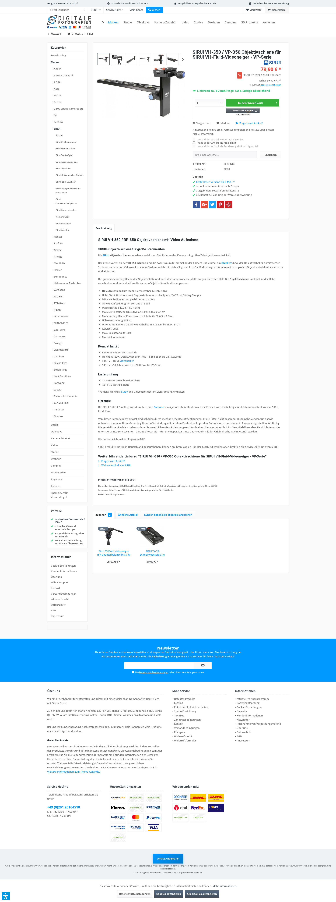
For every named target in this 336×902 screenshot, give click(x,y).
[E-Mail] (228, 204)
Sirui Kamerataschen (66, 210)
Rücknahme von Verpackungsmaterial (259, 723)
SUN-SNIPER (60, 323)
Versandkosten (60, 865)
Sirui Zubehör (62, 230)
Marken (55, 62)
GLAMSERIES (61, 402)
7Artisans (59, 290)
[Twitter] (212, 204)
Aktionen (56, 486)
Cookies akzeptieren (168, 894)
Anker (57, 68)
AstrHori (58, 296)
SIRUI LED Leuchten (65, 181)
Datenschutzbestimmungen (153, 672)
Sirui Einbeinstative (65, 148)
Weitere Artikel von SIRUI (116, 465)
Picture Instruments (65, 396)
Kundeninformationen (64, 571)
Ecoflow (58, 122)
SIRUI (57, 128)
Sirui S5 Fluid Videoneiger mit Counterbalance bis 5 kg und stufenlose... (113, 552)
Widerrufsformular (185, 740)
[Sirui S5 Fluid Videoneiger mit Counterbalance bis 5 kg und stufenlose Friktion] (114, 535)
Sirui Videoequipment (66, 161)
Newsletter (243, 719)
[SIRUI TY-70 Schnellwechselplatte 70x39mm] (152, 535)
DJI (55, 115)
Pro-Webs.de (196, 872)
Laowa (57, 389)
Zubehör (103, 514)
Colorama (59, 336)
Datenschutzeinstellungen (134, 894)
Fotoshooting (58, 55)
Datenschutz (58, 604)
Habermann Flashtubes (67, 283)
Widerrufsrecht (60, 599)
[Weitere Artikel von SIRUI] (272, 62)
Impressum (57, 616)
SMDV (57, 95)
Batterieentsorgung (248, 703)
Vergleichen (203, 123)
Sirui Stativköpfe (63, 155)
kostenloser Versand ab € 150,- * (69, 521)
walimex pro (60, 349)
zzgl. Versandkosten (271, 84)
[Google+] (204, 204)
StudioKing (60, 369)
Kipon (57, 309)
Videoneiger (127, 361)
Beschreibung (104, 228)
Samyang (59, 383)
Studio (54, 424)
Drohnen (56, 458)
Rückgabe (180, 732)
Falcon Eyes (60, 363)
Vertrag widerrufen (168, 858)
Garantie (159, 407)
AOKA (57, 82)
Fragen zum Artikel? (251, 123)
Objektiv (226, 263)
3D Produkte (58, 472)
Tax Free (179, 715)
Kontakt (55, 588)
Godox (57, 250)
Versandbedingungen (63, 593)
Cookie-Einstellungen (63, 565)
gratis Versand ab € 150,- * (64, 3)
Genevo (58, 416)
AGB (53, 610)
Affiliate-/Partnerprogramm (253, 699)
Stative (55, 452)
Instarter (58, 409)
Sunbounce (60, 276)
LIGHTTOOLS (61, 316)
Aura (56, 88)
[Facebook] (196, 204)
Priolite (57, 256)
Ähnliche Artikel (128, 514)
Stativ (124, 391)
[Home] (103, 22)
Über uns (56, 576)
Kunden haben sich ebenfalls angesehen (168, 514)
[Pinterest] (220, 204)
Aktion (59, 135)
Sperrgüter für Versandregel (59, 495)
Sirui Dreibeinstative (65, 141)
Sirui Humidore (63, 223)
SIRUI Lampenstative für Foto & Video (67, 190)
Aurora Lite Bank (63, 75)
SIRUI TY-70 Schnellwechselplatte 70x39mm (152, 552)
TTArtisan (59, 303)
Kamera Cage (62, 216)
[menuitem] (67, 10)
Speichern (271, 155)
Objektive (56, 431)
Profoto (57, 243)
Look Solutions (62, 376)
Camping (56, 465)
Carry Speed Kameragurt (68, 108)
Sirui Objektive (63, 168)
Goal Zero (59, 329)
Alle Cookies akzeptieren (202, 894)
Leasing (178, 703)
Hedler (57, 270)
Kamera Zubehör (61, 438)
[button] (243, 112)
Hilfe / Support (59, 582)
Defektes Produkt (184, 699)
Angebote (56, 479)
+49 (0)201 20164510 (63, 807)
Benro (57, 102)
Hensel (57, 236)
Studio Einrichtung (185, 711)
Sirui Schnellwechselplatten (65, 201)
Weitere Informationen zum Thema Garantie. (73, 771)
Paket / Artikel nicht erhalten (191, 707)
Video (54, 445)
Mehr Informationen (224, 886)
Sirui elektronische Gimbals (69, 175)
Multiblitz (59, 263)
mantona (58, 356)
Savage (57, 343)
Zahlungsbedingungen (187, 719)
